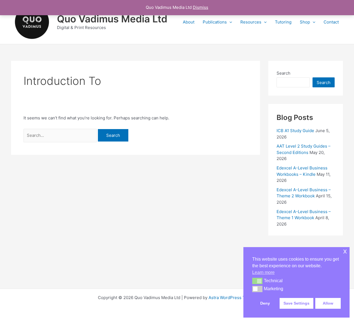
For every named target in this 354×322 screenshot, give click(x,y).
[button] (229, 22)
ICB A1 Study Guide (295, 130)
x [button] (345, 251)
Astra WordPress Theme (232, 297)
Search (283, 73)
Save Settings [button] (296, 303)
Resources (250, 22)
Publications (215, 22)
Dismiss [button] (200, 7)
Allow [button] (328, 303)
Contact (331, 22)
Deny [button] (265, 303)
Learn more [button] (263, 272)
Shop (305, 22)
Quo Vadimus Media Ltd (112, 19)
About (188, 22)
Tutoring (283, 22)
